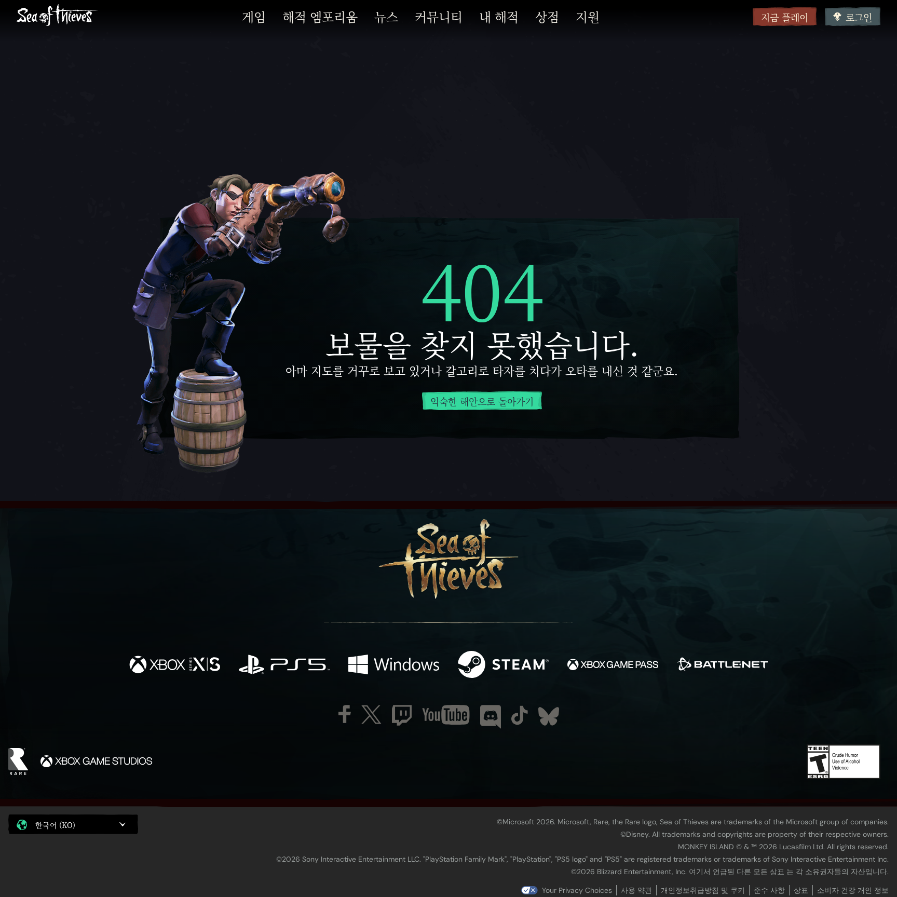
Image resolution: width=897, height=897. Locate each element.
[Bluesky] (548, 716)
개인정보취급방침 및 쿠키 (703, 890)
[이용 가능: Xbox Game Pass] (612, 665)
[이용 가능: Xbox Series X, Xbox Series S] (174, 665)
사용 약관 (636, 890)
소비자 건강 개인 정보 (853, 890)
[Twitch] (402, 715)
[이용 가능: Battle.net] (722, 665)
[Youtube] (446, 715)
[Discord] (490, 717)
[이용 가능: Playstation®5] (284, 665)
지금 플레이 (784, 17)
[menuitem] (254, 16)
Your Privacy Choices (577, 890)
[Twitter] (371, 714)
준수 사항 (769, 890)
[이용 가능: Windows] (393, 665)
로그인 (859, 17)
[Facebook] (344, 714)
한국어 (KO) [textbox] (55, 825)
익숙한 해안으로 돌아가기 (482, 401)
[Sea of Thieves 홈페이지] (57, 16)
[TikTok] (519, 715)
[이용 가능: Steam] (503, 665)
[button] (73, 824)
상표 (801, 890)
